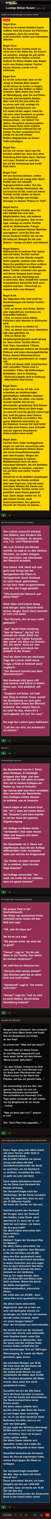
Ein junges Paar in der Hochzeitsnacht (16, 899)
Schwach (10, 515)
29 (35, 1515)
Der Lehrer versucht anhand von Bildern (17, 522)
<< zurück (7, 1515)
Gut (4, 515)
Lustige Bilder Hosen (20, 8)
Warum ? (4, 748)
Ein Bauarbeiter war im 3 (11, 760)
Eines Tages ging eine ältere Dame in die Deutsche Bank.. (24, 1140)
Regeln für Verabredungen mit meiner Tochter (20, 14)
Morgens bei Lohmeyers (11, 1020)
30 (41, 1515)
